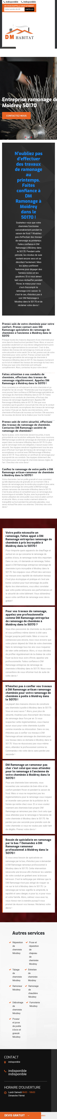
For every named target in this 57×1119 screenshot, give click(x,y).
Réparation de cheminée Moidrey (17, 948)
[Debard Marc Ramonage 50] (19, 28)
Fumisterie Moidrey (34, 1004)
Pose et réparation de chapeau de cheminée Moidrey (34, 953)
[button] (25, 137)
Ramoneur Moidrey (17, 988)
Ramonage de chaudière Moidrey (33, 991)
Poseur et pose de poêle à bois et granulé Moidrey (16, 1028)
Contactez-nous (16, 115)
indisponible (11, 2)
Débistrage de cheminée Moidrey (17, 1008)
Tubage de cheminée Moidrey (17, 975)
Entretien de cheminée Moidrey (32, 975)
